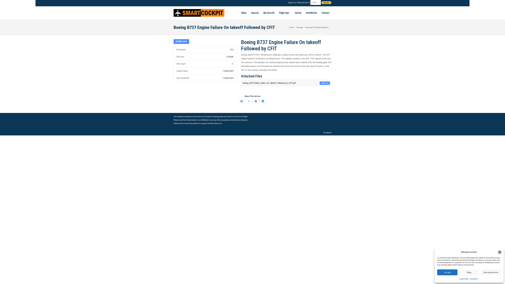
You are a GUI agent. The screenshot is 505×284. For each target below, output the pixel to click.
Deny (469, 272)
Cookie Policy (464, 279)
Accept (447, 272)
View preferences (490, 272)
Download (181, 41)
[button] (499, 252)
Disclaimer (474, 279)
